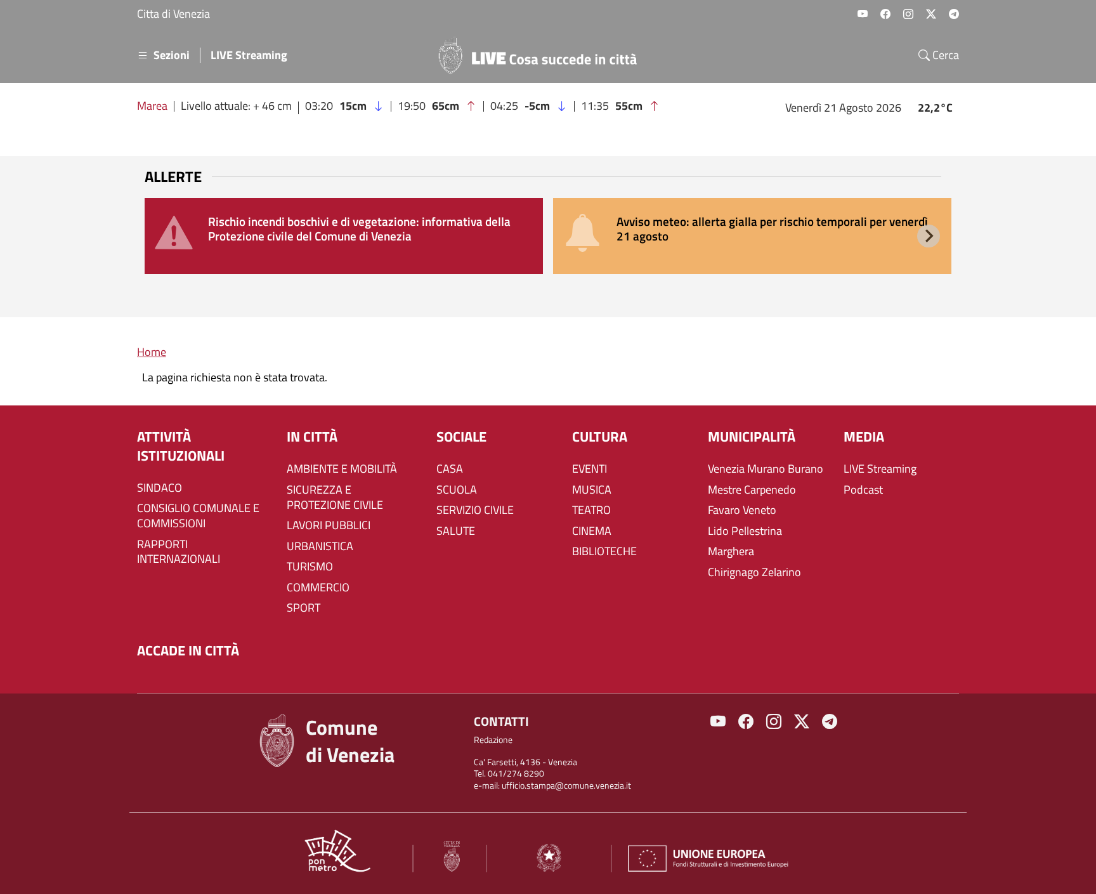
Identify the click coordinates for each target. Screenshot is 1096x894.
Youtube (863, 14)
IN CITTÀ (312, 437)
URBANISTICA (320, 546)
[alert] (344, 236)
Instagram (908, 14)
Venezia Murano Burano (765, 469)
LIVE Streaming (249, 55)
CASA (449, 469)
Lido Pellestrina (745, 531)
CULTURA (599, 437)
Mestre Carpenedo (752, 489)
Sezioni (171, 55)
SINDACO (159, 488)
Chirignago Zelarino (754, 572)
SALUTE (455, 531)
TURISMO (310, 566)
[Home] (543, 55)
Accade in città (188, 650)
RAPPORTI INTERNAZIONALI (178, 552)
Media (864, 437)
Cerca (944, 55)
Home (151, 351)
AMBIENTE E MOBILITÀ (342, 469)
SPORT (303, 607)
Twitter (931, 14)
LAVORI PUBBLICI (328, 525)
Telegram (954, 14)
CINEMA (591, 531)
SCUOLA (456, 489)
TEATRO (591, 510)
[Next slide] (928, 236)
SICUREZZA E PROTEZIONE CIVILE (335, 497)
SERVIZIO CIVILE (475, 510)
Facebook (885, 14)
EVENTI (589, 469)
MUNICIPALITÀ (751, 437)
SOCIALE (461, 437)
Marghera (731, 551)
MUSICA (591, 489)
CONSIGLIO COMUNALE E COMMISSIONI (198, 516)
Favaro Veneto (742, 510)
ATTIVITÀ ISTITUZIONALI (181, 446)
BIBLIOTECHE (604, 551)
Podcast (863, 489)
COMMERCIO (318, 587)
